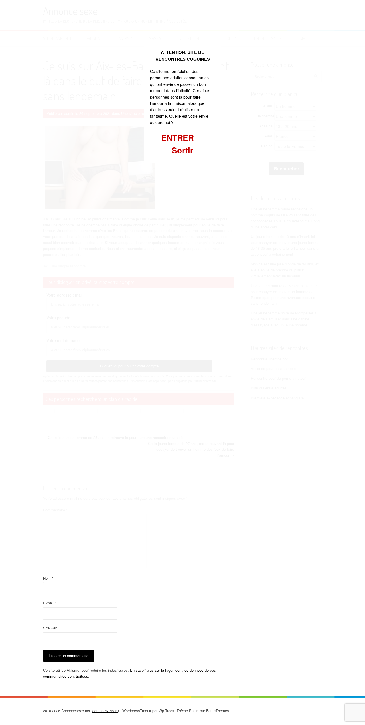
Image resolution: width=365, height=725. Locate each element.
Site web (50, 628)
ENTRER (177, 137)
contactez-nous (105, 710)
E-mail (49, 603)
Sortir (182, 150)
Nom (48, 578)
